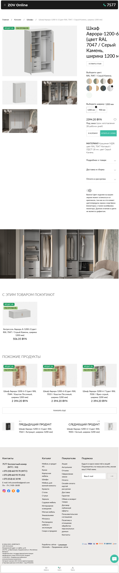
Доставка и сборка (95, 170)
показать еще (59, 410)
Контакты (66, 535)
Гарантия (65, 495)
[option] (39, 51)
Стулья (45, 495)
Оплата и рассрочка (96, 179)
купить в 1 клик (108, 133)
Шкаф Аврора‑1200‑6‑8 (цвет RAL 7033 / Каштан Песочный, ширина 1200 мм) (59, 394)
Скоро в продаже (49, 531)
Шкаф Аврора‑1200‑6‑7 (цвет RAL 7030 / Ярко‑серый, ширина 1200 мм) (99, 394)
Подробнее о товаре (96, 160)
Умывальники (48, 515)
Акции (64, 464)
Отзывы (65, 470)
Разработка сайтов (49, 545)
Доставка (66, 492)
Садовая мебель (49, 502)
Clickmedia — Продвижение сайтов (55, 547)
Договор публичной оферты (66, 508)
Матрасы (46, 518)
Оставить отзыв (95, 63)
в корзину (93, 133)
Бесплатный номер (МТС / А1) (14, 465)
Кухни (44, 470)
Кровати (45, 489)
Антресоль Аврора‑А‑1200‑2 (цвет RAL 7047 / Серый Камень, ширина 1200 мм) (20, 332)
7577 (111, 5)
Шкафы (45, 479)
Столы (45, 492)
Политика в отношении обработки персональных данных (68, 525)
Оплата (65, 480)
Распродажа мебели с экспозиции (47, 525)
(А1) (13, 475)
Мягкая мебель (48, 512)
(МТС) (14, 471)
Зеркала (45, 499)
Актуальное (67, 467)
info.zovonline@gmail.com (19, 482)
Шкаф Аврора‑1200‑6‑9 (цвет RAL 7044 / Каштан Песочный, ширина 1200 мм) (19, 394)
